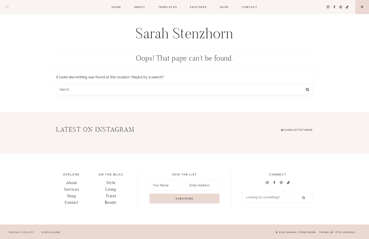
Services (71, 189)
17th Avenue (345, 232)
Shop (71, 195)
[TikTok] (347, 7)
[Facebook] (334, 7)
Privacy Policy (21, 232)
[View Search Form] (362, 7)
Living (110, 189)
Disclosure (51, 232)
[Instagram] (328, 7)
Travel (111, 195)
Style (110, 182)
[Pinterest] (341, 7)
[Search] (303, 197)
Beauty (111, 202)
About (139, 7)
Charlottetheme (298, 129)
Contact (249, 7)
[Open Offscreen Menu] (7, 7)
